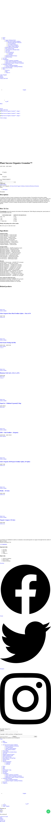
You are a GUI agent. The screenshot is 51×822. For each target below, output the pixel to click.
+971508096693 (3, 544)
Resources (7, 70)
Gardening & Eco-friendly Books (12, 49)
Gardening (10, 54)
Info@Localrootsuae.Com (5, 542)
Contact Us (7, 72)
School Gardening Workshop (11, 65)
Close (1, 739)
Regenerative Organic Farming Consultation (14, 63)
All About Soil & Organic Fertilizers (13, 41)
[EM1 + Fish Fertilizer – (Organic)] (10, 427)
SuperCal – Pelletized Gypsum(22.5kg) (10, 403)
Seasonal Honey (8, 57)
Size (1, 180)
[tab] (5, 189)
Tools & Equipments (9, 52)
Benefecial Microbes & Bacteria (14, 42)
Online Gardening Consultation (11, 60)
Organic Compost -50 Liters (7, 520)
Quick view (2, 309)
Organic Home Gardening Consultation (13, 61)
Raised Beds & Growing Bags (11, 47)
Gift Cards (7, 51)
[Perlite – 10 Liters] (10, 485)
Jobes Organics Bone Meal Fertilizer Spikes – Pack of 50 (15, 313)
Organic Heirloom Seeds (10, 40)
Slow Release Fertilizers (13, 44)
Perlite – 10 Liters (5, 490)
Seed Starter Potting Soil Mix (8, 342)
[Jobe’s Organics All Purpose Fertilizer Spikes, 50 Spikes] (10, 456)
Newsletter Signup (4, 729)
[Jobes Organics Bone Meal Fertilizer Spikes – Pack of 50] (10, 308)
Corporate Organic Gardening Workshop (13, 66)
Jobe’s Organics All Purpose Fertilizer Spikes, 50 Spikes (15, 461)
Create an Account (4, 816)
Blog (6, 71)
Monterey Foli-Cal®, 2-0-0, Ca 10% (10, 373)
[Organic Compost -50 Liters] (10, 515)
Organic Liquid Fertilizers (13, 46)
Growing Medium (12, 43)
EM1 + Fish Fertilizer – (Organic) (9, 432)
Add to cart (3, 183)
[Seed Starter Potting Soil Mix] (10, 337)
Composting (10, 53)
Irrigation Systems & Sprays (11, 55)
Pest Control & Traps (9, 48)
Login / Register (6, 806)
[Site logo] (6, 35)
